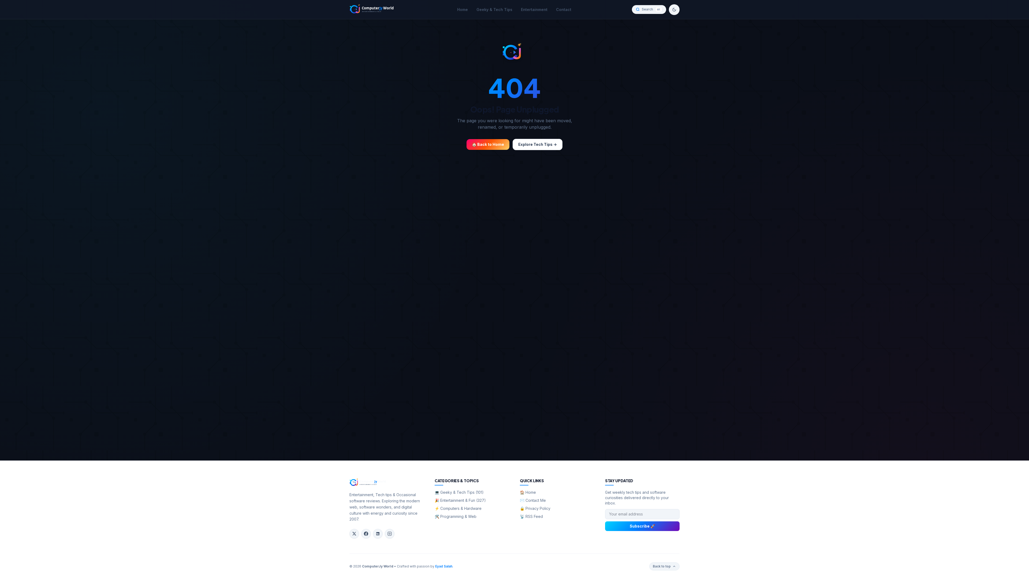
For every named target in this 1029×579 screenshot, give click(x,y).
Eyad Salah (443, 566)
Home (462, 9)
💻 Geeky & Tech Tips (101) (459, 492)
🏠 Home (528, 492)
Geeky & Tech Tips (494, 9)
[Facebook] (366, 534)
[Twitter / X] (354, 534)
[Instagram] (389, 534)
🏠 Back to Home (488, 144)
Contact (563, 9)
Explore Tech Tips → (537, 144)
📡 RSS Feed (531, 516)
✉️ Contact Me (533, 500)
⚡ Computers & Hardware (458, 508)
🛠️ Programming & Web (455, 516)
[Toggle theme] (674, 9)
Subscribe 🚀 (642, 526)
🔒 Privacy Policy (535, 508)
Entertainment (534, 9)
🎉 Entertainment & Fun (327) (460, 500)
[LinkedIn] (378, 534)
